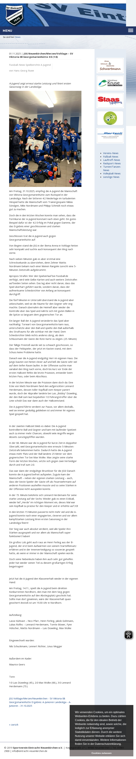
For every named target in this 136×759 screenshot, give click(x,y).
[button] (122, 744)
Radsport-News (112, 163)
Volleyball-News (112, 173)
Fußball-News (110, 156)
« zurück (13, 724)
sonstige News (111, 176)
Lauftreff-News (111, 159)
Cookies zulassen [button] (102, 753)
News (17, 37)
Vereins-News (110, 153)
